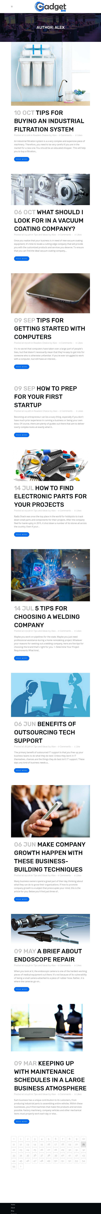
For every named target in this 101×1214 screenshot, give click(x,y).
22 (14, 1149)
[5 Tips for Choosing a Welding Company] (50, 575)
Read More (21, 159)
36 (34, 1155)
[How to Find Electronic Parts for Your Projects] (50, 465)
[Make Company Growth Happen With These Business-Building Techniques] (50, 811)
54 (83, 1160)
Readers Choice (41, 135)
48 (41, 1160)
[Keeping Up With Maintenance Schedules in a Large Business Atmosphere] (50, 1030)
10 (83, 1138)
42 (76, 1155)
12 (21, 1144)
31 (76, 1149)
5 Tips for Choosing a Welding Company (47, 617)
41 (69, 1155)
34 (20, 1155)
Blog (12, 1211)
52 (69, 1160)
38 (48, 1155)
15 (42, 1144)
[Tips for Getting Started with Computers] (50, 293)
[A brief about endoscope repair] (50, 929)
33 (13, 1155)
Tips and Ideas (41, 234)
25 (35, 1149)
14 (35, 1144)
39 (55, 1155)
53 (76, 1160)
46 (27, 1160)
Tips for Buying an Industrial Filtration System (49, 121)
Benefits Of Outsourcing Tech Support (45, 732)
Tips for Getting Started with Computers (49, 329)
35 (27, 1155)
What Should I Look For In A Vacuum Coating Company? (49, 220)
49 (48, 1160)
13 (28, 1144)
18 (62, 1144)
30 (69, 1149)
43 (83, 1155)
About (13, 1208)
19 (69, 1144)
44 (13, 1160)
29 (62, 1149)
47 (34, 1160)
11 (14, 1144)
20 (76, 1144)
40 (62, 1155)
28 (55, 1149)
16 (48, 1144)
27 (48, 1149)
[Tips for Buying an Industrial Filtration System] (50, 74)
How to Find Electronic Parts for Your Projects (50, 496)
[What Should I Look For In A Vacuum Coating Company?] (50, 189)
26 (41, 1149)
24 (27, 1149)
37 (41, 1155)
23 (21, 1149)
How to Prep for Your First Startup (45, 397)
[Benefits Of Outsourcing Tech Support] (50, 695)
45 (20, 1160)
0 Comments (65, 135)
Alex (54, 135)
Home (13, 1204)
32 (83, 1149)
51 (62, 1160)
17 (55, 1144)
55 (13, 1166)
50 (55, 1160)
